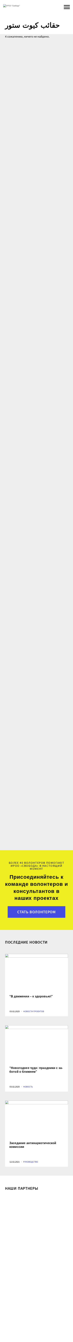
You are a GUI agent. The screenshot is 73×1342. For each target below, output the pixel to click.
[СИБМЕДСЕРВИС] (36, 1209)
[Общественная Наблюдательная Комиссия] (36, 1295)
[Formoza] (36, 1252)
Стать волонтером (36, 912)
